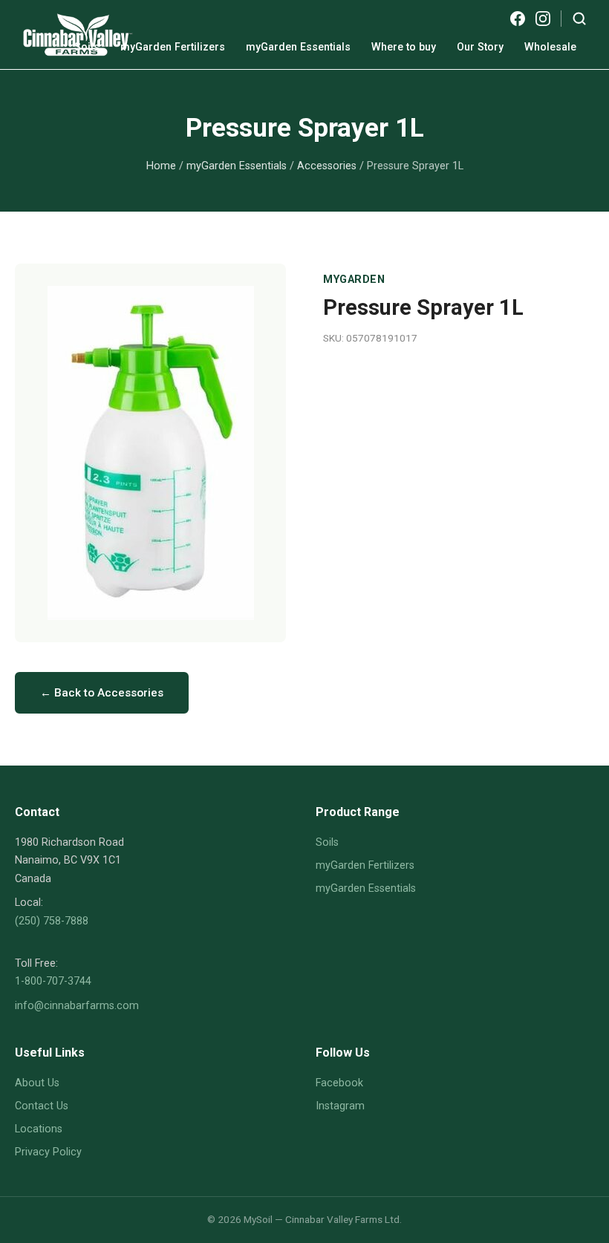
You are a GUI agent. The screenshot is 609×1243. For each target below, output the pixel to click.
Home (161, 166)
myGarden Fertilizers (172, 47)
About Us (37, 1083)
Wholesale (550, 47)
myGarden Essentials (298, 47)
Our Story (480, 47)
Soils (87, 47)
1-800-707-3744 (53, 981)
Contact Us (41, 1106)
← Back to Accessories (101, 692)
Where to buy (403, 47)
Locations (38, 1129)
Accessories (326, 166)
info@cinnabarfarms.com (77, 1005)
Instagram (340, 1106)
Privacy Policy (48, 1152)
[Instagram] (542, 18)
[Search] (579, 18)
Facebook (339, 1083)
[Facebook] (517, 18)
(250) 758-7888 (51, 921)
